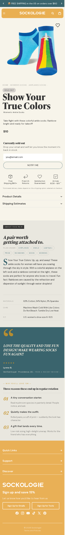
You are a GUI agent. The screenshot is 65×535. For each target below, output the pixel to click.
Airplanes (23, 250)
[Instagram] (22, 520)
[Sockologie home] (31, 13)
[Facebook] (16, 520)
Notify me (32, 165)
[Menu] (4, 13)
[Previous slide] (3, 3)
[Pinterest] (44, 520)
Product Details (12, 199)
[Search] (51, 13)
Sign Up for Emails (16, 512)
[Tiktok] (33, 520)
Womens (43, 255)
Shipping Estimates (14, 206)
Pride (7, 255)
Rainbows (20, 255)
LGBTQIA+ (48, 250)
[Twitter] (38, 520)
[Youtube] (27, 520)
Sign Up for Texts (44, 512)
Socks (32, 255)
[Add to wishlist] (56, 25)
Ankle (36, 250)
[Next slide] (61, 3)
